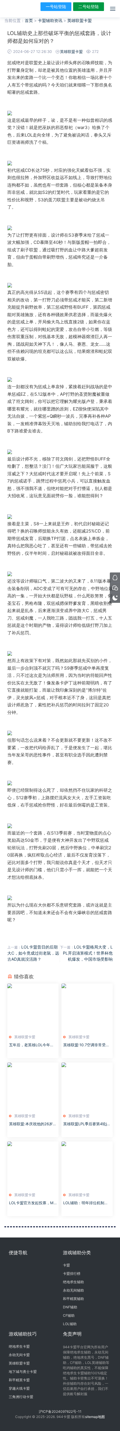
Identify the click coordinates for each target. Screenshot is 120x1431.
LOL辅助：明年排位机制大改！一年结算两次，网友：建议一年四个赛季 (86, 1203)
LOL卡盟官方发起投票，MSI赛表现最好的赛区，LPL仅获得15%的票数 (33, 1203)
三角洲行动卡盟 (21, 1397)
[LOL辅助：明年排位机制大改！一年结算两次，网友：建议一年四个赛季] (87, 1165)
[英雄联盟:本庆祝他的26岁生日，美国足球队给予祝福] (33, 1086)
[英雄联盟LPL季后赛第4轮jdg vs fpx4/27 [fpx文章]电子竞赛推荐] (87, 1086)
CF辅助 (69, 1315)
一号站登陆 (56, 6)
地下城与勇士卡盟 (23, 1371)
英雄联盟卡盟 (79, 20)
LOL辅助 (70, 1324)
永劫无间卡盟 (19, 1355)
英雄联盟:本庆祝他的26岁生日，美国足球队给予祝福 (33, 1124)
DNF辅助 (70, 1307)
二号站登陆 (88, 6)
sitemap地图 (95, 1417)
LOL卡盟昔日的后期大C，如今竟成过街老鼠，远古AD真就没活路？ (33, 953)
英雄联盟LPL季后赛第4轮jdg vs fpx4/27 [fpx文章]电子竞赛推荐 (87, 1124)
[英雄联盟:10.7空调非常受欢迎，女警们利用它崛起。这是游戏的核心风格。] (87, 1008)
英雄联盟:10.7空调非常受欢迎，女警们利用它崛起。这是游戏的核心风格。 (86, 1045)
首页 (29, 20)
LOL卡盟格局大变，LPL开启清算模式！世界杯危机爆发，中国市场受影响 (88, 953)
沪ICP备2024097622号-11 (60, 1411)
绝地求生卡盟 (19, 1346)
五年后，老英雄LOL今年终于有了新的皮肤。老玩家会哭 (31, 1045)
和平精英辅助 (73, 1298)
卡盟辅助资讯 (50, 20)
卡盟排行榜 (71, 1273)
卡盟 (66, 1265)
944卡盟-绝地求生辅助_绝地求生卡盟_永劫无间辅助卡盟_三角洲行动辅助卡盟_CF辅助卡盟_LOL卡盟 (13, 8)
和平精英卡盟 (19, 1380)
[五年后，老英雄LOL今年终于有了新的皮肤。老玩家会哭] (33, 1008)
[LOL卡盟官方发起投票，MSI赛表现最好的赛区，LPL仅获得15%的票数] (33, 1165)
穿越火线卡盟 (19, 1388)
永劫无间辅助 (73, 1290)
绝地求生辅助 (73, 1282)
